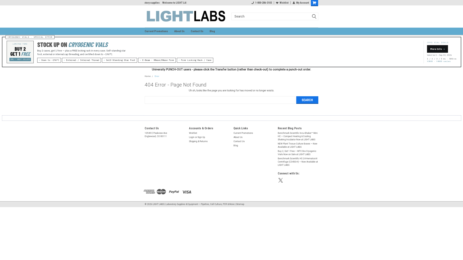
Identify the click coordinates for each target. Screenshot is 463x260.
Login (191, 137)
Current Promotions (156, 31)
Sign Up (201, 137)
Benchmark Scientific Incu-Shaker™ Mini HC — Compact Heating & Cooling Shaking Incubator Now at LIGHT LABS (298, 136)
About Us (179, 31)
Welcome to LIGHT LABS (158, 2)
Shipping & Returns (198, 141)
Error (157, 76)
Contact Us (197, 31)
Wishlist (284, 2)
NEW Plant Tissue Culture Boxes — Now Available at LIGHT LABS (297, 145)
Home (148, 76)
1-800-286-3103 (263, 2)
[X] (280, 180)
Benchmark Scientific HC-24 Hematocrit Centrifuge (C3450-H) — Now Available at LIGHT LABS (298, 161)
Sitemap (240, 204)
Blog (212, 31)
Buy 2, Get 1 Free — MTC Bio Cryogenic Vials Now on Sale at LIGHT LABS (297, 153)
